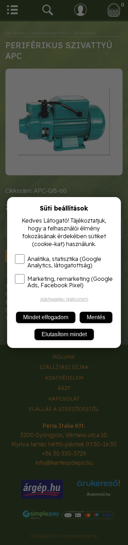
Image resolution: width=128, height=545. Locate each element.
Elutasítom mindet (64, 334)
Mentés (96, 317)
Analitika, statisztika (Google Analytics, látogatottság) (64, 262)
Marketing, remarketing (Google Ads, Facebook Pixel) (70, 282)
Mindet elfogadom (45, 317)
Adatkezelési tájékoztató (64, 299)
